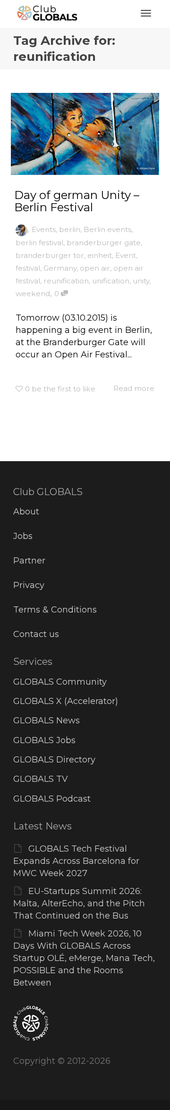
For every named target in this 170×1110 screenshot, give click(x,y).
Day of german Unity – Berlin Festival (76, 201)
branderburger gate (104, 242)
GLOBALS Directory (54, 759)
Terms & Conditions (55, 610)
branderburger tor (50, 255)
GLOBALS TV (40, 779)
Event (125, 255)
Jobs (23, 536)
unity (141, 280)
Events (44, 229)
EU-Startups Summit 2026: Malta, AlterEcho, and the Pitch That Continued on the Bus (79, 903)
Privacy (28, 585)
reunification (66, 280)
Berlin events (107, 229)
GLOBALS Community (60, 682)
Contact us (36, 634)
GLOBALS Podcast (52, 799)
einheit (99, 255)
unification (110, 280)
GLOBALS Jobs (44, 740)
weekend (33, 293)
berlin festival (39, 242)
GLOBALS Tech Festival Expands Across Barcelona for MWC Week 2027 (76, 861)
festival (28, 268)
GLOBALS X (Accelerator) (65, 701)
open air (95, 268)
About (26, 511)
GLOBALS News (46, 720)
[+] (85, 134)
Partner (29, 560)
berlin (69, 229)
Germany (59, 268)
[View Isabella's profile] (21, 229)
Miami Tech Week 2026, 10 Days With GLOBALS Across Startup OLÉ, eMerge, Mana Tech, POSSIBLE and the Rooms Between (84, 958)
